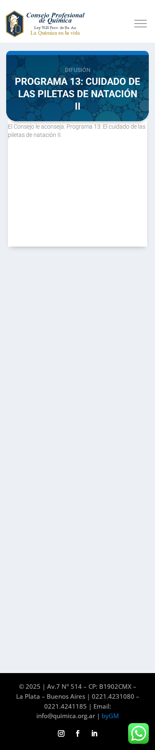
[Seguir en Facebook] (77, 733)
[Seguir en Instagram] (61, 733)
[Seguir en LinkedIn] (94, 733)
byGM (110, 716)
